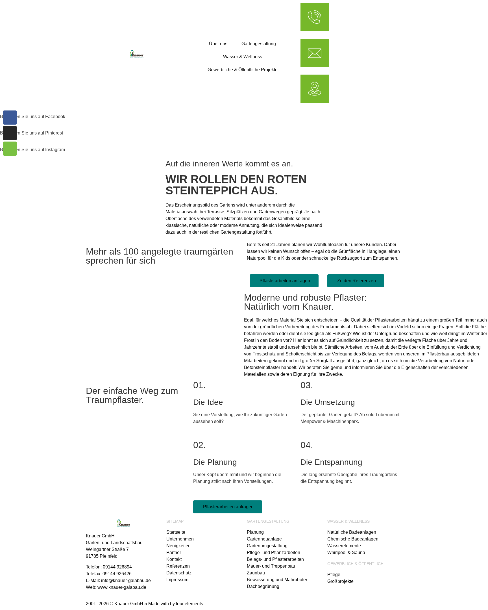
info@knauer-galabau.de (126, 580)
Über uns (218, 43)
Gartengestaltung (258, 43)
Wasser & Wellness (242, 56)
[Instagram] (10, 133)
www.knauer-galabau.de (121, 587)
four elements (189, 603)
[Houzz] (10, 149)
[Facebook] (10, 117)
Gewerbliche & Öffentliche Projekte (243, 69)
